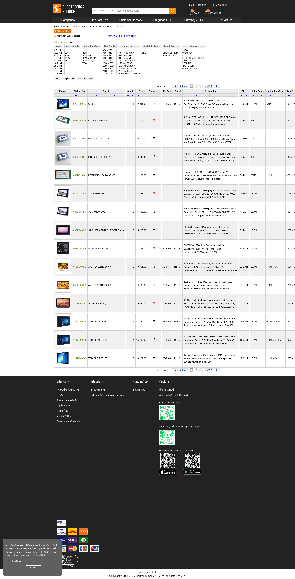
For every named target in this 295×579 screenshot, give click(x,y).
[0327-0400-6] (63, 237)
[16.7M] (72, 60)
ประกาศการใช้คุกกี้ (13, 561)
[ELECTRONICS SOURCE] (194, 58)
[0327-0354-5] (63, 218)
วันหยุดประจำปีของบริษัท (69, 421)
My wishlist (216, 12)
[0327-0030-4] (63, 127)
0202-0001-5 (79, 104)
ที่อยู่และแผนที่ (166, 390)
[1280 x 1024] (109, 66)
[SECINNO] (194, 63)
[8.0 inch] (58, 60)
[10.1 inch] (58, 63)
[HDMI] (91, 53)
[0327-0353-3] (63, 200)
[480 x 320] (109, 53)
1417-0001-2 (79, 321)
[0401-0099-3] (63, 292)
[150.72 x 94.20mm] (129, 60)
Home (57, 26)
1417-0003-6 (79, 358)
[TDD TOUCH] (194, 66)
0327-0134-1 (79, 157)
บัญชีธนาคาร (63, 405)
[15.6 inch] (58, 68)
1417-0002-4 (79, 340)
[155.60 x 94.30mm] (129, 66)
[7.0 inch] (58, 58)
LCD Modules (118, 26)
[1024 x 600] (109, 60)
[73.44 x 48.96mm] (129, 53)
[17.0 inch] (58, 71)
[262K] (72, 55)
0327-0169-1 (79, 175)
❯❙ (217, 86)
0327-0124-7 (79, 138)
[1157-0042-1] (63, 310)
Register (202, 4)
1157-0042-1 (79, 303)
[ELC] (194, 55)
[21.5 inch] (58, 74)
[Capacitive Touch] (171, 53)
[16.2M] (72, 58)
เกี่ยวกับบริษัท (98, 390)
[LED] (151, 53)
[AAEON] (194, 50)
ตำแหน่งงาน (139, 390)
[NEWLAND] (194, 60)
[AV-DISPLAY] (194, 53)
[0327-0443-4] (63, 255)
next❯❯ (208, 86)
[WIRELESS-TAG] (194, 68)
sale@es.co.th (182, 395)
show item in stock (66, 42)
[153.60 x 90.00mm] (129, 63)
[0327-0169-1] (63, 182)
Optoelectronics (81, 26)
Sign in (192, 4)
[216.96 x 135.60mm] (129, 68)
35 (55, 35)
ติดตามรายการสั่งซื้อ (67, 400)
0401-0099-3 (79, 285)
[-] (72, 50)
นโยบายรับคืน (64, 416)
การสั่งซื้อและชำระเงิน (68, 390)
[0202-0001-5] (63, 109)
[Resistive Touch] (171, 55)
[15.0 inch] (58, 66)
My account (222, 5)
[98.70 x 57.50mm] (129, 58)
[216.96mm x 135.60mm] (129, 74)
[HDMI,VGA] (91, 55)
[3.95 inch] (58, 53)
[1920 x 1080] (109, 71)
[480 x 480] (109, 55)
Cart (195, 12)
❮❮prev (184, 86)
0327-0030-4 (79, 120)
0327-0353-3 (79, 193)
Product (66, 26)
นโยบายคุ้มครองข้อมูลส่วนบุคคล (107, 395)
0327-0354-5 (79, 212)
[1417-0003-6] (63, 365)
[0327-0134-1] (63, 164)
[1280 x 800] (109, 68)
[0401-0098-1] (63, 273)
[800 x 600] (109, 58)
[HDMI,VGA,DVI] (91, 60)
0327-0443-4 (79, 248)
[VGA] (91, 63)
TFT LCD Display (100, 26)
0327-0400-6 (79, 230)
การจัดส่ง (61, 395)
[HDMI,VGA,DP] (91, 58)
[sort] (76, 95)
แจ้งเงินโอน (62, 410)
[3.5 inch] (58, 50)
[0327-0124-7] (63, 145)
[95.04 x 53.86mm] (129, 55)
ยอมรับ (33, 568)
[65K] (72, 53)
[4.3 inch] (58, 55)
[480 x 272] (109, 50)
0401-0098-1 (79, 267)
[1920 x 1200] (109, 74)
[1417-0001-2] (63, 328)
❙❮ (175, 86)
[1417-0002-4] (63, 346)
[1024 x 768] (109, 63)
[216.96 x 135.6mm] (129, 71)
